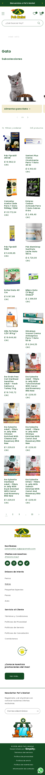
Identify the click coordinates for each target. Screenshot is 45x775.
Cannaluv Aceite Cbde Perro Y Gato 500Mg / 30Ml (11, 204)
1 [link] (6, 514)
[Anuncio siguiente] (42, 3)
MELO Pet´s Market (26, 746)
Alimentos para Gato (16, 109)
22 (32, 514)
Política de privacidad (23, 756)
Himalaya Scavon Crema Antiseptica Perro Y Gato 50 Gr (33, 336)
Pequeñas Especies (14, 589)
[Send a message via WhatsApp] (40, 770)
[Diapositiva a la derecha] (27, 117)
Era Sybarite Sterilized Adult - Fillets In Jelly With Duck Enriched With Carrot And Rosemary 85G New (11, 487)
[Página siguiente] (38, 514)
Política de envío (23, 760)
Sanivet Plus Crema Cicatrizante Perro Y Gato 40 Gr (32, 160)
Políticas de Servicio (14, 627)
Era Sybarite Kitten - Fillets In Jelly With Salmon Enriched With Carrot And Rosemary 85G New (33, 487)
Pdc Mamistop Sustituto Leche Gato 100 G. (33, 250)
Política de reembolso (23, 765)
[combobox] (22, 23)
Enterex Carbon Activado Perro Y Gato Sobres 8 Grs (33, 206)
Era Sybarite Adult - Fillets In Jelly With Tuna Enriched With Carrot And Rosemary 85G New (33, 383)
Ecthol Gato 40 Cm (11, 291)
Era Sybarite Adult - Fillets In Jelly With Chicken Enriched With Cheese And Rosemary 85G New (11, 435)
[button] (3, 13)
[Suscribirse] (37, 711)
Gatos (8, 584)
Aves (7, 601)
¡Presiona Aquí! (12, 557)
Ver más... (14, 676)
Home (10, 37)
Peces (8, 595)
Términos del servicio (23, 752)
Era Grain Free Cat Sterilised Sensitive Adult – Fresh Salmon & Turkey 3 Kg (11, 382)
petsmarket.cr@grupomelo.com (20, 548)
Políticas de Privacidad (16, 622)
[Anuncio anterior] (2, 3)
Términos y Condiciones (16, 616)
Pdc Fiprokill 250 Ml (10, 156)
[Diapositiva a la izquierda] (17, 117)
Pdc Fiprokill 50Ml (10, 248)
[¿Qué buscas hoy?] (39, 23)
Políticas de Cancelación (17, 633)
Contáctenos (11, 638)
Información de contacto (23, 769)
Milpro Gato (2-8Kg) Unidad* (32, 292)
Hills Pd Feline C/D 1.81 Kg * (11, 332)
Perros (8, 578)
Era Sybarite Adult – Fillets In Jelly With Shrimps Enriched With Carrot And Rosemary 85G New (33, 435)
